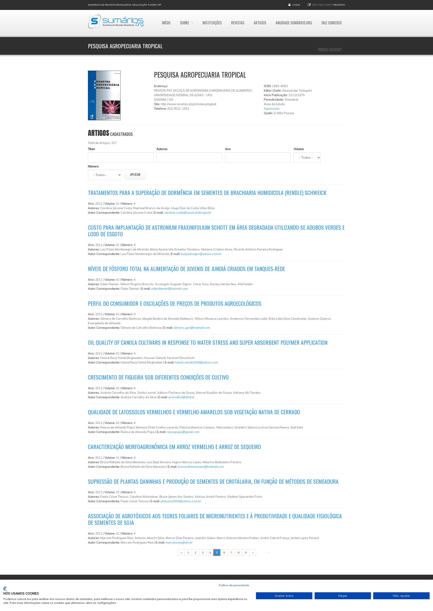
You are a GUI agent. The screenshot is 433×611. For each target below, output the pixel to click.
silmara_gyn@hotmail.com (191, 327)
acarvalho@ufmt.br (181, 397)
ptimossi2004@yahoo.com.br (181, 501)
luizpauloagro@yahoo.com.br (201, 254)
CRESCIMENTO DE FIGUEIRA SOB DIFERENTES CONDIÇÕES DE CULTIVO (158, 377)
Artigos (260, 22)
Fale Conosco (332, 22)
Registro (339, 4)
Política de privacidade (234, 585)
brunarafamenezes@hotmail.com (201, 466)
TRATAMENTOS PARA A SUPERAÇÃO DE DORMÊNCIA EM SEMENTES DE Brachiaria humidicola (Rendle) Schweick (207, 192)
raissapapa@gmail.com (183, 432)
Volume (299, 149)
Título (91, 149)
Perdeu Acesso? (330, 49)
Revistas (237, 22)
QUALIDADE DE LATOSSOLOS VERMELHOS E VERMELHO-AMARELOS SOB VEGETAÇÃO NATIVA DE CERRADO (194, 412)
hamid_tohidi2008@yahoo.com (196, 362)
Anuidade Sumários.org (294, 22)
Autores (162, 149)
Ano (228, 149)
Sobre (185, 22)
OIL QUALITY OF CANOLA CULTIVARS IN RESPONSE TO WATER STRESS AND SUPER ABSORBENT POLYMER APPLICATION (207, 342)
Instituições (212, 22)
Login (296, 4)
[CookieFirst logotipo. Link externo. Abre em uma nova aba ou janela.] (5, 589)
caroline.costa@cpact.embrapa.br (187, 212)
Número (93, 166)
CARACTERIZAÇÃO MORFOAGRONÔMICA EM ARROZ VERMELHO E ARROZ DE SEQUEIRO (174, 446)
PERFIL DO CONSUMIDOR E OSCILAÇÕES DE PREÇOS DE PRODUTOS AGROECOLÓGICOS (174, 303)
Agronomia (271, 108)
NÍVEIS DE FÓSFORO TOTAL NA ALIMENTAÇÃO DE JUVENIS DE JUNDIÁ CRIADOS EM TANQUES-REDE (186, 268)
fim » (262, 552)
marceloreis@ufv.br (179, 542)
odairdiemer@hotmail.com (169, 288)
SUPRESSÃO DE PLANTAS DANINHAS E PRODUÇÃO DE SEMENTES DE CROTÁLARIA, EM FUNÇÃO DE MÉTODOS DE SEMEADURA (213, 481)
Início (166, 22)
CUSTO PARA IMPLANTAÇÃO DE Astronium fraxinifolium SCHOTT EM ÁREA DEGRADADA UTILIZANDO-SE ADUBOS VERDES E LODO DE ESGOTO (216, 230)
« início (170, 552)
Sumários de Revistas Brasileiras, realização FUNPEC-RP (124, 4)
